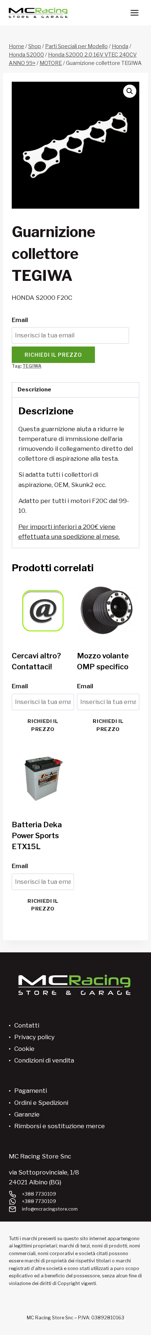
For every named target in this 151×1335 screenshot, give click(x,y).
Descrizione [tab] (34, 389)
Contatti (26, 1025)
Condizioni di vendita (44, 1060)
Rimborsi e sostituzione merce (59, 1126)
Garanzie (27, 1114)
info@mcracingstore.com (50, 1209)
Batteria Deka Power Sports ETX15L (37, 835)
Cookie (24, 1048)
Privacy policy (34, 1037)
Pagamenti (30, 1090)
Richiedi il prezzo (53, 355)
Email (20, 320)
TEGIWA (31, 366)
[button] (129, 91)
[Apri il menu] (134, 12)
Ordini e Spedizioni (41, 1102)
